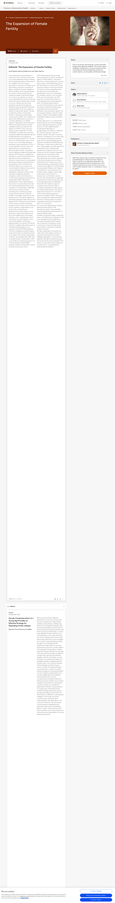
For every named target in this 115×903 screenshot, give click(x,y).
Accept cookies (96, 900)
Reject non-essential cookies (96, 895)
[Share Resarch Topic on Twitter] (100, 83)
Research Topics (49, 17)
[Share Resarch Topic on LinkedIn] (105, 83)
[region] (57, 895)
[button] (24, 51)
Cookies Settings (96, 891)
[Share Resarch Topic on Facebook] (102, 83)
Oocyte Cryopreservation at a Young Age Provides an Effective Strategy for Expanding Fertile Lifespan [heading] (21, 622)
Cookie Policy (24, 898)
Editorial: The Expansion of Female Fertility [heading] (30, 67)
